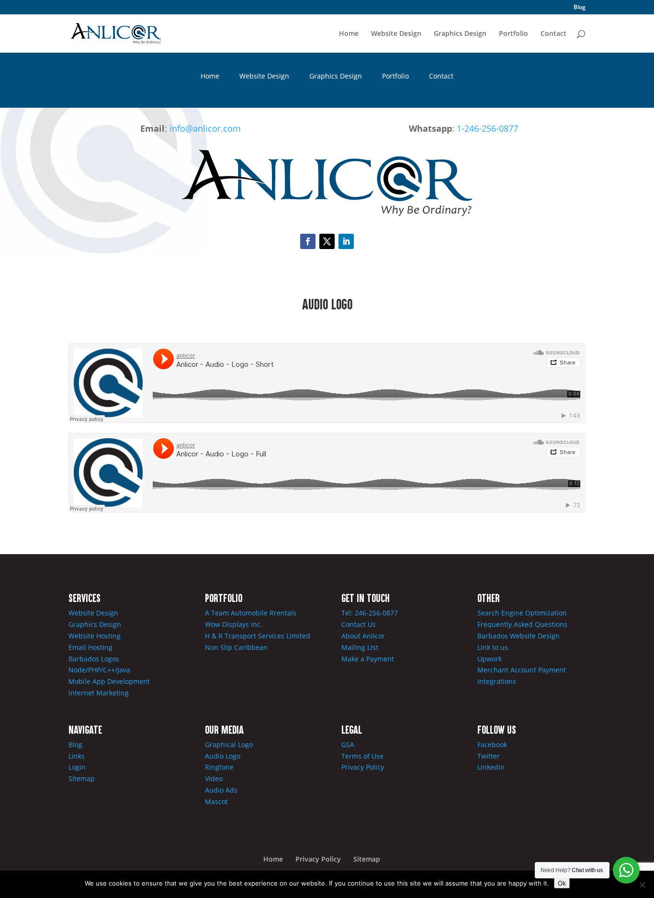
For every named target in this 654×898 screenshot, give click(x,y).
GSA (347, 744)
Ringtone (219, 767)
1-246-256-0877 (487, 128)
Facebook (492, 744)
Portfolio (513, 34)
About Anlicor (363, 635)
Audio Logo (222, 756)
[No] (642, 884)
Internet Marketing (98, 692)
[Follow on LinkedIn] (346, 241)
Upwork (489, 658)
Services (84, 597)
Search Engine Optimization (522, 612)
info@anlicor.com (205, 128)
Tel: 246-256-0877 (369, 612)
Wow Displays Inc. (233, 624)
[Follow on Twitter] (327, 241)
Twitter (488, 756)
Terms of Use (362, 756)
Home (349, 34)
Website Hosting (94, 635)
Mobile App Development (109, 681)
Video (214, 778)
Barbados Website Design (518, 635)
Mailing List (359, 647)
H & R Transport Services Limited (257, 635)
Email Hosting (90, 647)
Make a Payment (367, 658)
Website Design (396, 34)
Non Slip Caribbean (236, 647)
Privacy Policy (362, 767)
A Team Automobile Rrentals (250, 612)
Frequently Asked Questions (522, 624)
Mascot (216, 801)
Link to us (492, 647)
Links (76, 756)
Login (77, 767)
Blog (580, 7)
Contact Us (358, 624)
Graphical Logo (229, 744)
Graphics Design (460, 34)
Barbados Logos (93, 658)
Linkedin (491, 767)
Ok (562, 883)
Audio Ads (221, 790)
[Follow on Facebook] (308, 241)
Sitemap (81, 778)
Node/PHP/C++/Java (99, 669)
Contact (553, 34)
